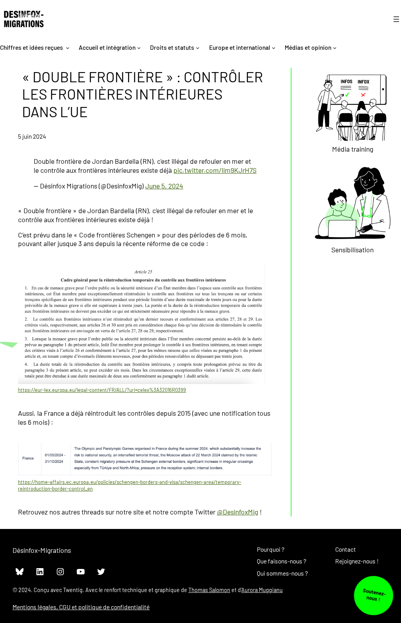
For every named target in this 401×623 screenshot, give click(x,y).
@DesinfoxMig (237, 511)
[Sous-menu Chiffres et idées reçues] (67, 47)
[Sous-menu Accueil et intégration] (139, 47)
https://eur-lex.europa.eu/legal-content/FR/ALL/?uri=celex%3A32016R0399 (102, 390)
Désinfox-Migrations (42, 550)
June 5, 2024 (164, 185)
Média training (352, 149)
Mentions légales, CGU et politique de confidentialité (81, 606)
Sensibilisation (352, 249)
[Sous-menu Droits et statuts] (197, 47)
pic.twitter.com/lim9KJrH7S (214, 170)
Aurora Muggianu (262, 590)
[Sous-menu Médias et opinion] (334, 47)
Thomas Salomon (209, 590)
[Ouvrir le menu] (396, 19)
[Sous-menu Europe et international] (273, 47)
